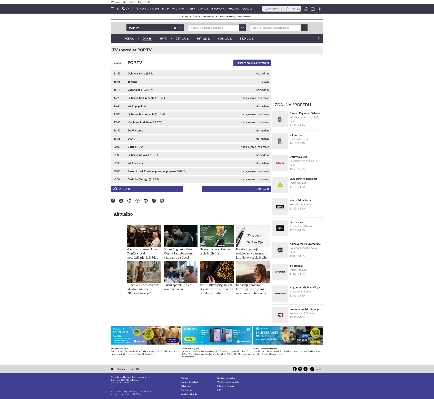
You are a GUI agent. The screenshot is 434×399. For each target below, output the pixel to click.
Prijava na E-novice (225, 386)
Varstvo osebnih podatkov (229, 382)
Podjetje (184, 378)
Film (187, 17)
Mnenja (191, 9)
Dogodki (248, 9)
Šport (195, 17)
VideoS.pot (234, 9)
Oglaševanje (186, 386)
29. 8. (225, 38)
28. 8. (203, 38)
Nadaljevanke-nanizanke (240, 17)
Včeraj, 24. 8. (121, 189)
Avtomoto (178, 9)
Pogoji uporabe (187, 390)
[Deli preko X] (121, 201)
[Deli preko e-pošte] (146, 201)
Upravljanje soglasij (189, 382)
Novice (144, 9)
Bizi (124, 2)
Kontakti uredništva (226, 378)
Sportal (154, 9)
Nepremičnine (218, 9)
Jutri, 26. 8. (261, 189)
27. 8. (182, 38)
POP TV (135, 63)
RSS (219, 390)
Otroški (222, 17)
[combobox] (129, 28)
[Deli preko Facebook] (113, 201)
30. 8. (247, 38)
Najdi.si (132, 2)
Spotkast (203, 9)
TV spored (115, 2)
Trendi (165, 9)
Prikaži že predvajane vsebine (252, 63)
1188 (147, 2)
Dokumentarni (208, 17)
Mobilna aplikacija (189, 394)
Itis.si (140, 2)
